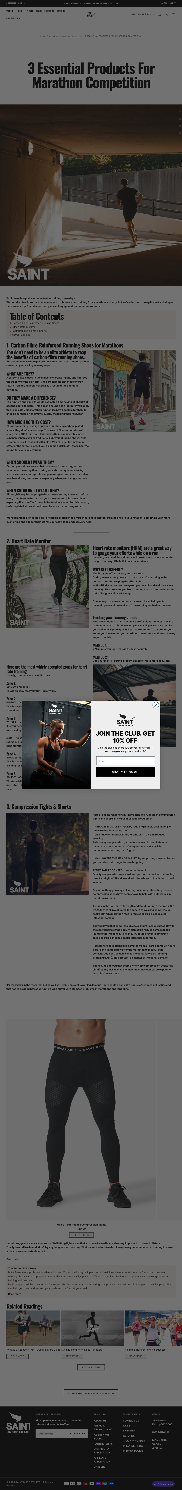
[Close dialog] (156, 705)
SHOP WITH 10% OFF (125, 771)
